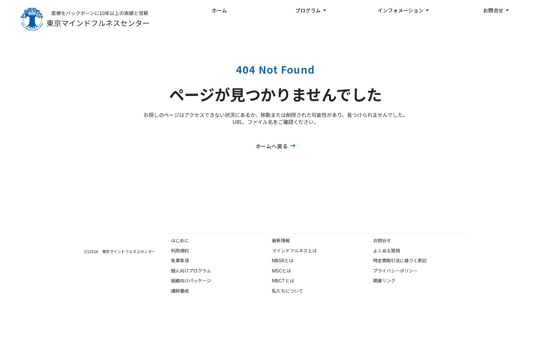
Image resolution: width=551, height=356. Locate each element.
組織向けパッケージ (191, 281)
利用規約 (180, 251)
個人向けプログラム (191, 271)
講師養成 (180, 291)
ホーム (219, 10)
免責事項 (180, 261)
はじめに (180, 240)
